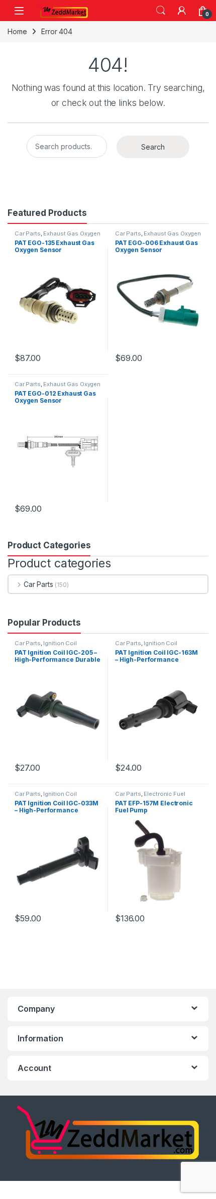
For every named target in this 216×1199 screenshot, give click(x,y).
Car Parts (28, 233)
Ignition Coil (59, 643)
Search (160, 10)
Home (17, 31)
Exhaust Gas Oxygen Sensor (57, 236)
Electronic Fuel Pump (150, 796)
